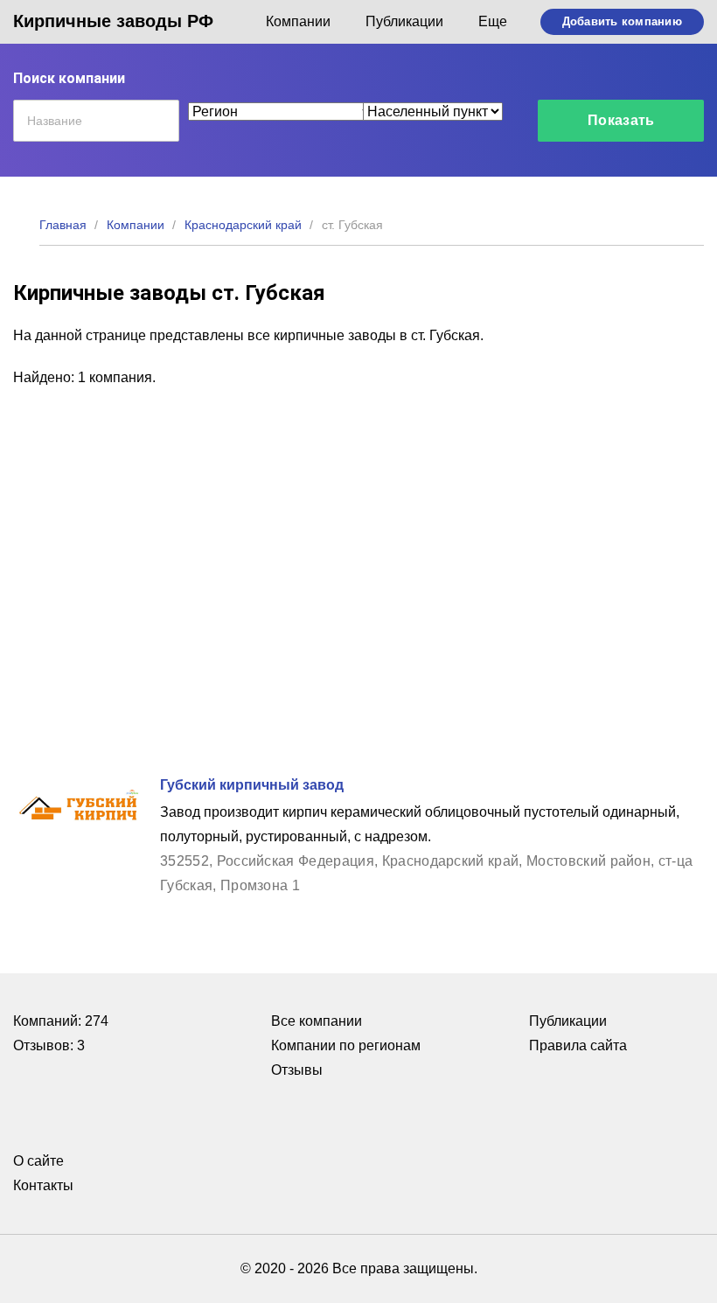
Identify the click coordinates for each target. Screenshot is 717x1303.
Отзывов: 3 (49, 1045)
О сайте (38, 1160)
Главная (63, 225)
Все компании (316, 1021)
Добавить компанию (622, 21)
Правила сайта (578, 1045)
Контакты (43, 1185)
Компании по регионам (346, 1045)
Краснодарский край (243, 225)
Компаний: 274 (60, 1021)
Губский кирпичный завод (252, 784)
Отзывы (297, 1070)
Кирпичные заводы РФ (113, 21)
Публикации (404, 21)
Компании (298, 21)
